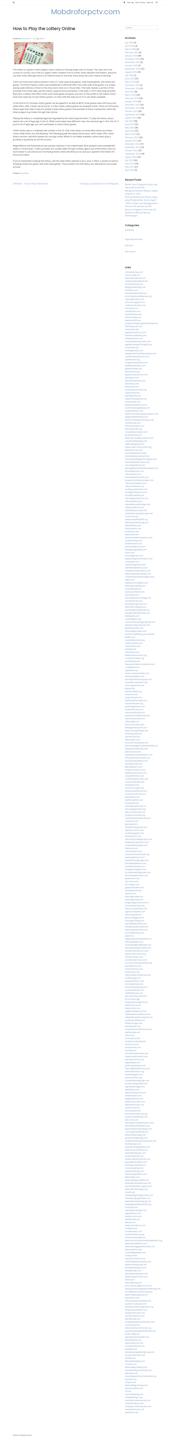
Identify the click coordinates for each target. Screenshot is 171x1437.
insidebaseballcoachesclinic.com (140, 1321)
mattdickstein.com (133, 1095)
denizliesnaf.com (132, 1026)
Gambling (24, 173)
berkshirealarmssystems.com (138, 537)
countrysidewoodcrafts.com (138, 341)
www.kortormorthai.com (136, 1150)
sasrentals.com (132, 594)
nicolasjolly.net (132, 803)
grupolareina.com (133, 435)
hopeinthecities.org (134, 703)
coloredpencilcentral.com (136, 498)
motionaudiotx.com (134, 1388)
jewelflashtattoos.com (135, 365)
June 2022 (129, 163)
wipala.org (130, 688)
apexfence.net (131, 1412)
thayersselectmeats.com (136, 1056)
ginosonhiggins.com (134, 917)
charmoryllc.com (132, 736)
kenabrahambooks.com (136, 791)
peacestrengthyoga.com (136, 1137)
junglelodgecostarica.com (137, 902)
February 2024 (131, 98)
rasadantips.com (132, 311)
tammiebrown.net (133, 890)
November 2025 (132, 62)
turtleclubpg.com (133, 978)
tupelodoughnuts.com (135, 564)
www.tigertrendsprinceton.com (139, 1122)
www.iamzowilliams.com (136, 1243)
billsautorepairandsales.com (138, 1300)
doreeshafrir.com (133, 836)
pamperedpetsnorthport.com (138, 558)
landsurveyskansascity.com (137, 1159)
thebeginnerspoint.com (136, 727)
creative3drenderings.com (137, 1080)
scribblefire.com (132, 667)
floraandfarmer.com (134, 471)
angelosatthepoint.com (136, 1011)
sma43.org (130, 1192)
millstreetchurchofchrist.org (138, 1328)
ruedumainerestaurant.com (138, 818)
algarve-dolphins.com (135, 911)
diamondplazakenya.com (136, 1294)
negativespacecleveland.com (138, 938)
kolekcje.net (130, 649)
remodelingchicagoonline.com (139, 1195)
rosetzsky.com (131, 821)
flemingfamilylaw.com (135, 1361)
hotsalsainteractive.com (136, 293)
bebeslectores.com (133, 450)
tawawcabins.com (133, 525)
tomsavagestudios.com (135, 631)
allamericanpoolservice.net (137, 625)
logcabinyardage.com (135, 1086)
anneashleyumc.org (134, 1156)
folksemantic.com (133, 528)
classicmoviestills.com (135, 718)
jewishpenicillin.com (134, 628)
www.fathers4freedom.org (137, 1125)
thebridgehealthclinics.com (137, 1068)
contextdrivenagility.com (136, 845)
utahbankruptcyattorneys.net (139, 513)
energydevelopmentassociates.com (141, 468)
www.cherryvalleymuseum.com (139, 438)
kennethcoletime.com (135, 866)
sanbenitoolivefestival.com (137, 715)
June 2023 (129, 124)
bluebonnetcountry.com (136, 374)
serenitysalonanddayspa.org (138, 296)
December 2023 (132, 104)
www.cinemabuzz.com (135, 1225)
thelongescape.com (134, 896)
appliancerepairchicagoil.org (138, 344)
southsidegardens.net (135, 1252)
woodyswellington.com (135, 1267)
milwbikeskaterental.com (136, 926)
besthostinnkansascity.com (137, 1400)
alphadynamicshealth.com (137, 1337)
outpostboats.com (133, 697)
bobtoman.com (132, 386)
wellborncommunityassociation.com (141, 413)
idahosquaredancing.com (136, 522)
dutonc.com (130, 893)
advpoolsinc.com (132, 1008)
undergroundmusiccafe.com (138, 1406)
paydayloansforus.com (135, 332)
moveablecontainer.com (136, 432)
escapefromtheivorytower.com (139, 480)
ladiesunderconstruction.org (138, 447)
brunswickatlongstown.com (138, 872)
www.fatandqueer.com (135, 1153)
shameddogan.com (134, 1074)
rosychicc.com (131, 694)
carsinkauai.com (132, 1324)
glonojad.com (131, 824)
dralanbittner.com (133, 543)
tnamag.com (130, 1050)
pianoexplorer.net (133, 1249)
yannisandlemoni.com (135, 546)
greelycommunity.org (135, 815)
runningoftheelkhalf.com (136, 1131)
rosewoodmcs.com (133, 1231)
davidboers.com (132, 1089)
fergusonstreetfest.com (136, 1309)
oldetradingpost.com (134, 444)
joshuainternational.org (136, 1113)
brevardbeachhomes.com (137, 477)
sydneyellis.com (132, 616)
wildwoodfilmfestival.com (136, 416)
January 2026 (131, 55)
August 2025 (131, 72)
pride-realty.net (132, 1334)
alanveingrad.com (133, 914)
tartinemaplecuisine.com (136, 875)
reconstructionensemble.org (138, 962)
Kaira (30, 1435)
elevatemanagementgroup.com (139, 1352)
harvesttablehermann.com (137, 462)
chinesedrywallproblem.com (138, 947)
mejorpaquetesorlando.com (138, 573)
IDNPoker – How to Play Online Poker (30, 183)
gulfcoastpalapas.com (135, 1065)
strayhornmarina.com (135, 769)
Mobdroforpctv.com (85, 12)
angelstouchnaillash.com (136, 582)
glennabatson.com (133, 766)
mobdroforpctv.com (134, 709)
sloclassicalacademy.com (136, 760)
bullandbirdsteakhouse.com (138, 1183)
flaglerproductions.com (136, 772)
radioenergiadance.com (136, 398)
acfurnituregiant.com (135, 302)
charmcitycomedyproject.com (138, 839)
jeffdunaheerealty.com (135, 1134)
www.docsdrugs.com (134, 1171)
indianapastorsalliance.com (137, 1014)
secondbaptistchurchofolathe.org (140, 1376)
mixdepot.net (131, 1228)
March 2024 (130, 95)
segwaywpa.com (132, 1062)
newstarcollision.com (134, 591)
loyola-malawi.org (133, 691)
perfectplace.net (132, 661)
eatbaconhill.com (133, 320)
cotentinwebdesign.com (136, 441)
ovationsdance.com (134, 643)
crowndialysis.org (133, 619)
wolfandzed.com (132, 1219)
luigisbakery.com (133, 1213)
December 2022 (132, 144)
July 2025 (129, 75)
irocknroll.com (131, 516)
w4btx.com (130, 579)
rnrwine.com (131, 1364)
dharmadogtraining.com (136, 1385)
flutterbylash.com (133, 1340)
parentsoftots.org (133, 1077)
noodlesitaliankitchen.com (137, 356)
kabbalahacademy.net (135, 585)
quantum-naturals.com (135, 1303)
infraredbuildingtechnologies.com (141, 459)
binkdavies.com (132, 784)
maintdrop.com (132, 383)
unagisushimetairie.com (136, 362)
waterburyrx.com (133, 1005)
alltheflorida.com (132, 1318)
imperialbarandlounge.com (137, 504)
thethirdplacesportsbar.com (138, 1261)
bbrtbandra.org (132, 371)
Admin (42, 38)
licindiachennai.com (134, 284)
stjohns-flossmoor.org (135, 953)
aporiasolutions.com (134, 1059)
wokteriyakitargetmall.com (137, 610)
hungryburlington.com (135, 869)
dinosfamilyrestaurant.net (137, 456)
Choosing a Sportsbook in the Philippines (99, 183)
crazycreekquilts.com (134, 781)
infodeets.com (131, 290)
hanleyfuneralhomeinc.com (137, 570)
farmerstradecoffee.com (136, 1083)
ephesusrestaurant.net (136, 1264)
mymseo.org (131, 1379)
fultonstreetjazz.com (134, 425)
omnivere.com (131, 308)
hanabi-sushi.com (133, 1216)
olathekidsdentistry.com (136, 567)
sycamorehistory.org (134, 1234)
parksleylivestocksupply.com (138, 679)
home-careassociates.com (137, 673)
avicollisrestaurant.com (136, 996)
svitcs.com (129, 1035)
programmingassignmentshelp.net (141, 323)
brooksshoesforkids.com (136, 1053)
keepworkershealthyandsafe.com (140, 353)
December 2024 (132, 85)
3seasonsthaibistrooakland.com (140, 664)
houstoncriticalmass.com (136, 742)
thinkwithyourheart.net (136, 510)
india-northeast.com (134, 486)
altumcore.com (132, 1044)
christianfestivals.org (135, 905)
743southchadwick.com (135, 483)
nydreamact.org (132, 359)
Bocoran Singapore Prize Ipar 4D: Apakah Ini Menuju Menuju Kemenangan (140, 212)
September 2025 (132, 68)
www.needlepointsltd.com (137, 1180)
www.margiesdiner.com (136, 1174)
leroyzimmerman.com (135, 1355)
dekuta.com (130, 1222)
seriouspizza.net (132, 1038)
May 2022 (129, 166)
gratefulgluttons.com (135, 706)
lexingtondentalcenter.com (137, 613)
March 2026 (130, 49)
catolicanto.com (132, 652)
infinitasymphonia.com (135, 806)
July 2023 (129, 121)
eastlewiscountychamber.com (138, 754)
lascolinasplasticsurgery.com (138, 1186)
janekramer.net (132, 878)
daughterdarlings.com (135, 287)
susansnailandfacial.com (136, 1116)
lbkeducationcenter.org (136, 655)
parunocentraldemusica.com (138, 1285)
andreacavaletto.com (134, 676)
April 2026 (129, 45)
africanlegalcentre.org (135, 809)
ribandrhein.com (132, 646)
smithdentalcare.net (134, 1403)
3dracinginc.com (132, 739)
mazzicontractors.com (135, 1258)
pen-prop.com (131, 1119)
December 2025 (132, 59)
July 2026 (129, 42)
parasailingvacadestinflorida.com (140, 1331)
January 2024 (131, 101)
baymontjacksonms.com (136, 929)
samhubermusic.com (134, 1409)
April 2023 (129, 130)
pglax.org (129, 935)
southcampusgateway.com (137, 407)
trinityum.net (131, 1255)
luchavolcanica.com (134, 969)
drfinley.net (130, 1358)
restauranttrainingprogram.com (140, 622)
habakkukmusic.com (134, 1104)
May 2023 (129, 127)
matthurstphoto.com (134, 1315)
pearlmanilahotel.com (135, 380)
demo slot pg (140, 2)
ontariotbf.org (131, 347)
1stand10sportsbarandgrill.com (139, 576)
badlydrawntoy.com (134, 1098)
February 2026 (131, 52)
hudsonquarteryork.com (136, 1276)
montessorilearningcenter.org (139, 1306)
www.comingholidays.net (136, 730)
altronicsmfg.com (133, 317)
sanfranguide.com (133, 733)
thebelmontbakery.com (136, 335)
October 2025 (131, 65)
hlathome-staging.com (135, 606)
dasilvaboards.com (133, 763)
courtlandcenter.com (134, 990)
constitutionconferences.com (138, 1029)
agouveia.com (131, 1373)
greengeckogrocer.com (136, 603)
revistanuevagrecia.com (136, 827)
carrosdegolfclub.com (135, 465)
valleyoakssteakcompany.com (139, 1017)
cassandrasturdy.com (135, 712)
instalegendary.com (134, 350)
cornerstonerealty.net (135, 1237)
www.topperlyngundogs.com (138, 1128)
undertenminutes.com (135, 305)
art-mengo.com (132, 884)
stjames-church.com (134, 830)
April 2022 (129, 170)
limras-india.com (132, 275)
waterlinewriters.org (134, 1071)
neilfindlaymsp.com (134, 993)
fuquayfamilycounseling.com (138, 1370)
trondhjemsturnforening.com (138, 1291)
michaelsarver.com (133, 600)
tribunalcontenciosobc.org (137, 757)
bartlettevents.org (133, 429)
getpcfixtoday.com (133, 368)
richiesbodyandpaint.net (136, 281)
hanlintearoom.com (134, 1343)
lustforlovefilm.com (134, 800)
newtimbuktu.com (133, 314)
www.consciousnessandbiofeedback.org (143, 1240)
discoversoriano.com (134, 724)
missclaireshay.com (134, 272)
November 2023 (132, 108)
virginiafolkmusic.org (135, 640)
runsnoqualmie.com (134, 1168)
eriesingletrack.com (134, 555)
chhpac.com (130, 1382)
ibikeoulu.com (131, 848)
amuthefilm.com (132, 797)
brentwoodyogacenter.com (137, 1198)
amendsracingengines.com (137, 1147)
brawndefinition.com (134, 775)
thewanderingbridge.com (136, 860)
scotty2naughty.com (134, 833)
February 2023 (131, 137)
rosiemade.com (132, 561)
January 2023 (131, 140)
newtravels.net (132, 329)
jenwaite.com (131, 1349)
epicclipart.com (132, 377)
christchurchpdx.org (134, 788)
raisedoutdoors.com (134, 507)
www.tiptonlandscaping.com (138, 1201)
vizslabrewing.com (133, 540)
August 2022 (131, 157)
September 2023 (132, 114)
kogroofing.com (132, 392)
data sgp (130, 2)
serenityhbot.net (133, 1110)
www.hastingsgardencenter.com (140, 1246)
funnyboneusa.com (134, 956)
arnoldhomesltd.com (134, 495)
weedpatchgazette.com (135, 549)
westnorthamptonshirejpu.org (139, 419)
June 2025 (129, 78)
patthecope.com (132, 1032)
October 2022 (131, 150)
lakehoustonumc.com (135, 1101)
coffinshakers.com (133, 851)
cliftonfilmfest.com (133, 501)
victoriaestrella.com (134, 984)
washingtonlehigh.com (135, 1210)
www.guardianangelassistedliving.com (142, 1288)
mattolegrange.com (134, 899)
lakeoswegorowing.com (136, 1367)
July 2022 (129, 160)
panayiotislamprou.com (136, 404)
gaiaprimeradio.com (134, 887)
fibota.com (130, 1279)
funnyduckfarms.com (135, 1346)
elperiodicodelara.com (135, 278)
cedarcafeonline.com (134, 299)
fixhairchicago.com (133, 1023)
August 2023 (131, 117)
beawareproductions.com (137, 842)
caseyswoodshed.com (135, 1020)
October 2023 (131, 111)
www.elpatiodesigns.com (136, 1273)
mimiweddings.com (134, 1397)
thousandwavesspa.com (136, 987)
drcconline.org (131, 999)
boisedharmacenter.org (136, 682)
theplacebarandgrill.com (136, 1002)
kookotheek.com (133, 401)
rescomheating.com (134, 1394)
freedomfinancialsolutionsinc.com (140, 1140)
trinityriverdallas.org (134, 658)
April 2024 (129, 91)
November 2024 (132, 88)
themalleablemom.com (135, 863)
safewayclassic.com (134, 338)
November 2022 (132, 147)
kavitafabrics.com (133, 965)
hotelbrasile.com (132, 422)
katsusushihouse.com (135, 812)
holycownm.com (132, 972)
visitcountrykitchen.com (136, 908)
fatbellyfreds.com (133, 1270)
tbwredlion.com (132, 1297)
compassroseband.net (135, 1041)
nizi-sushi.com (131, 881)
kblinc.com (130, 552)
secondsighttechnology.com (138, 597)
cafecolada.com (132, 721)
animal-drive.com (133, 1047)
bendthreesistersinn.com (136, 950)
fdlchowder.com (132, 1177)
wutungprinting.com (134, 920)
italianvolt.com (131, 534)
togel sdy (149, 2)
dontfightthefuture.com (136, 492)
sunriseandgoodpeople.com (138, 944)
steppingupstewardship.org (138, 1204)
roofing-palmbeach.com (136, 489)
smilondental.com (133, 588)
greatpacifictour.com (134, 981)
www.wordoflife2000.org (136, 519)
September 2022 (132, 153)
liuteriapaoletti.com (134, 941)
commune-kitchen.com (135, 794)
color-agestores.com (134, 685)
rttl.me (128, 1391)
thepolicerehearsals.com (136, 748)
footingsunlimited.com (135, 1165)
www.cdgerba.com (133, 1282)
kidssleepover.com (133, 326)
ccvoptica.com (131, 1207)
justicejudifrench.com (135, 857)
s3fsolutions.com (133, 474)
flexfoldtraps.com (133, 1143)
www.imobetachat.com (135, 1092)
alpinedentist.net (133, 395)
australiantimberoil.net (135, 453)
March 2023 (130, 134)
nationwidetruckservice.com (138, 975)
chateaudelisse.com (134, 410)
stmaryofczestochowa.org (137, 854)
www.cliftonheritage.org (136, 1189)
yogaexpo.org (131, 670)
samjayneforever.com (135, 1312)
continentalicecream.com (136, 778)
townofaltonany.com (134, 932)
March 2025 (130, 81)
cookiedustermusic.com (136, 959)
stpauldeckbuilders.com (136, 1162)
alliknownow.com (133, 751)
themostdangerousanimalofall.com (141, 745)
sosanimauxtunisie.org (135, 389)
